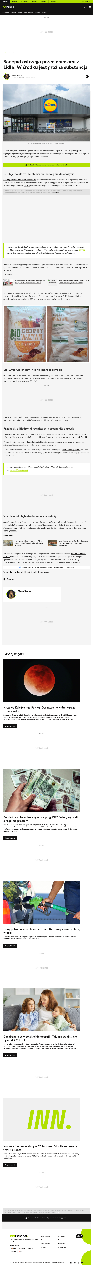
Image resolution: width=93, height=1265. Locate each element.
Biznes (20, 12)
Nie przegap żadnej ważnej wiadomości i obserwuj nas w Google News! (48, 567)
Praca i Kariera (28, 12)
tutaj (57, 193)
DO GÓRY (78, 1236)
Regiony (13, 12)
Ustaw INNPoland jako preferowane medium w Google (48, 165)
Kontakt (43, 1247)
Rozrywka (53, 1)
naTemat (14, 1)
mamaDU (34, 1)
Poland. (5, 1)
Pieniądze (37, 12)
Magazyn (44, 12)
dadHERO (43, 1)
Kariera (43, 1240)
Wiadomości (5, 12)
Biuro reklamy (45, 1236)
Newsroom (61, 1240)
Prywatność (62, 1247)
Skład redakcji (45, 1243)
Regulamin (61, 1243)
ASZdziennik (24, 1)
